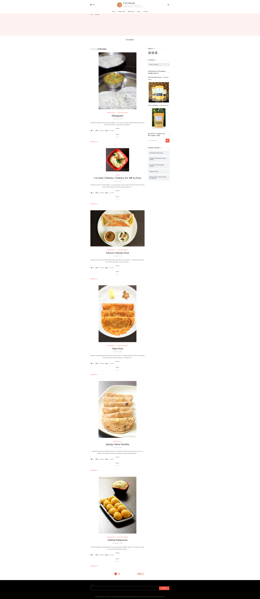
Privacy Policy (161, 596)
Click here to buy (164, 105)
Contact (145, 11)
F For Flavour (129, 3)
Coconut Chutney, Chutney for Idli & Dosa (117, 177)
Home (113, 11)
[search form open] (168, 4)
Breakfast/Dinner (111, 112)
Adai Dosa (117, 348)
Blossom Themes (141, 596)
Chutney (117, 174)
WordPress (155, 596)
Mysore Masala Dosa (117, 252)
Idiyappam (117, 115)
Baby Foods (131, 11)
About (138, 11)
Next (139, 574)
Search (92, 585)
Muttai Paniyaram (117, 540)
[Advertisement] (130, 25)
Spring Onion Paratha (117, 444)
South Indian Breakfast (122, 112)
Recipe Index (121, 11)
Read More (93, 141)
